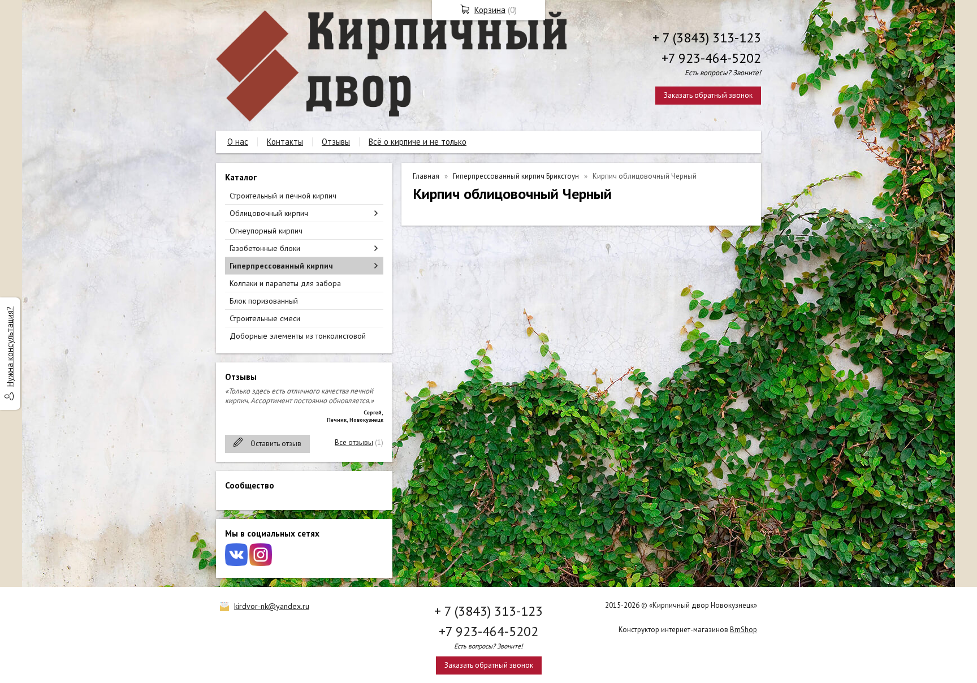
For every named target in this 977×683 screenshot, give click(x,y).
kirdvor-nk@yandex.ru (271, 606)
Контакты (285, 141)
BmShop (743, 629)
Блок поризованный (264, 301)
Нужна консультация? (10, 346)
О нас (237, 141)
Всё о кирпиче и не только (417, 141)
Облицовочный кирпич (269, 213)
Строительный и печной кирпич (283, 196)
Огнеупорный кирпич (266, 231)
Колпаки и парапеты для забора (285, 283)
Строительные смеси (265, 318)
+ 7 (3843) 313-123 (706, 37)
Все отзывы (354, 442)
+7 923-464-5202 (711, 58)
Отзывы (336, 141)
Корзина (489, 10)
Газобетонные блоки (265, 248)
